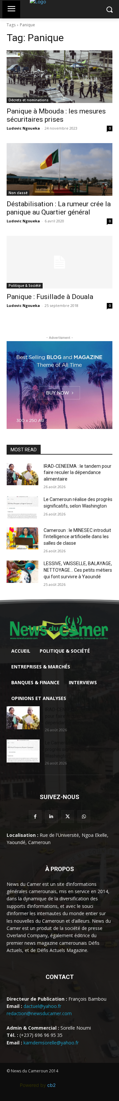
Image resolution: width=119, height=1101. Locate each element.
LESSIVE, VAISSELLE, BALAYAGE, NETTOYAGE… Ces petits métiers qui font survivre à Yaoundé (78, 570)
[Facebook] (35, 816)
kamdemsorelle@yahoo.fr (51, 1042)
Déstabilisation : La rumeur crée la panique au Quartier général (59, 208)
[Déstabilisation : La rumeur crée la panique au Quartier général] (59, 169)
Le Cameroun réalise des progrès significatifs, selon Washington (72, 749)
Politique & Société (25, 285)
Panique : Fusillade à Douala (50, 297)
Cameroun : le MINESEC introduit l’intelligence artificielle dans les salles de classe (77, 537)
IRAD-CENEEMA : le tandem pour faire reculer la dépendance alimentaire (77, 472)
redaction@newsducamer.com (39, 1013)
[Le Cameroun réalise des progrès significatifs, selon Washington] (22, 507)
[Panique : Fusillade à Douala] (59, 262)
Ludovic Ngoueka (23, 128)
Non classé (18, 192)
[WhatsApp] (83, 816)
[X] (67, 816)
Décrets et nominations (29, 100)
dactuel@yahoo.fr (42, 1006)
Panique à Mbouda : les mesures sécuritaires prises (56, 115)
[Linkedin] (51, 816)
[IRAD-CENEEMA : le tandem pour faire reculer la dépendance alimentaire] (22, 474)
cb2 (51, 1085)
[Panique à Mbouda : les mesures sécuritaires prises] (59, 76)
